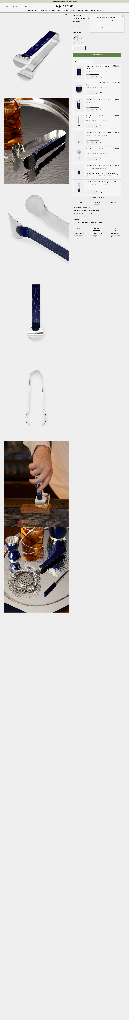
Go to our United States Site (107, 24)
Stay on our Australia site (107, 27)
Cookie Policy (116, 30)
